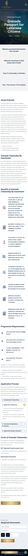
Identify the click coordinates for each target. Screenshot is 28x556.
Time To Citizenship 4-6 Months (14, 73)
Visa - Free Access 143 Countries (14, 85)
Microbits (21, 554)
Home (10, 36)
